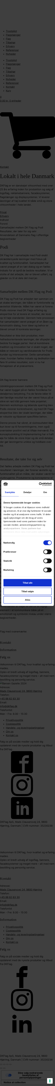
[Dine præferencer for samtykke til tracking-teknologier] (50, 1081)
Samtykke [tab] (10, 492)
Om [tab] (45, 492)
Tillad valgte (27, 591)
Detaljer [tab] (27, 492)
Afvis (27, 600)
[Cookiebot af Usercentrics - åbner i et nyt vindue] (39, 484)
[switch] (47, 552)
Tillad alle (27, 583)
